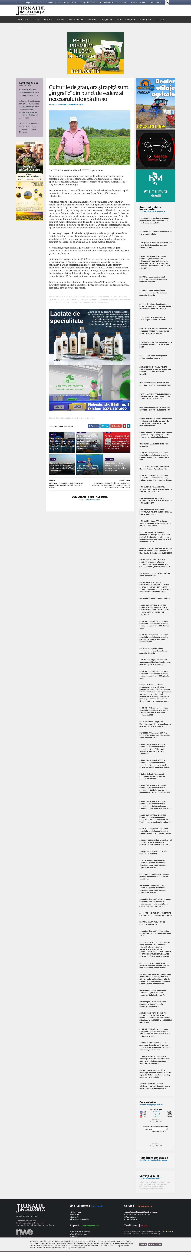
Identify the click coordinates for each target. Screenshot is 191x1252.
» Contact (74, 1217)
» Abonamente (130, 1219)
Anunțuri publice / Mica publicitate (62, 2)
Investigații (145, 19)
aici (23, 1216)
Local (36, 19)
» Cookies (74, 1236)
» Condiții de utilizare (80, 1231)
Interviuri (160, 19)
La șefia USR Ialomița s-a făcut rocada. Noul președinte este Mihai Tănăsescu (29, 127)
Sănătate (91, 19)
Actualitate (23, 19)
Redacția (41, 2)
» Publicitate (130, 1217)
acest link (169, 1231)
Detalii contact (156, 2)
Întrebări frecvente (139, 2)
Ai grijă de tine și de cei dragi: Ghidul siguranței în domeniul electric (88, 468)
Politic (60, 19)
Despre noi (29, 2)
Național (48, 19)
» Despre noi (75, 1212)
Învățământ (106, 19)
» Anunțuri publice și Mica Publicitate (141, 1212)
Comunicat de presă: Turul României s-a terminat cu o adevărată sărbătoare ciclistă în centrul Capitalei (116, 467)
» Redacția (74, 1214)
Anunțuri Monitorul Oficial (90, 2)
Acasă (19, 2)
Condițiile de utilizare (92, 500)
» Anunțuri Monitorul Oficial (137, 1214)
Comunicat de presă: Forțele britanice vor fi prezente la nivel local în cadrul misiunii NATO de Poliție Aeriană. (61, 467)
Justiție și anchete (126, 19)
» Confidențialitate (78, 1234)
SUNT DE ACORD (155, 1244)
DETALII (143, 1244)
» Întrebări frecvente (79, 1219)
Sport (20, 27)
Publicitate (108, 2)
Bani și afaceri (75, 19)
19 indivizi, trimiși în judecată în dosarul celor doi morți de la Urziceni (29, 92)
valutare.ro (155, 1119)
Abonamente (122, 2)
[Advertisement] (128, 10)
